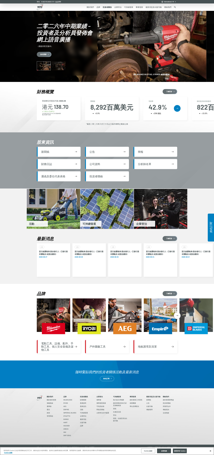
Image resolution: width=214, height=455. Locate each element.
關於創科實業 (51, 400)
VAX (64, 432)
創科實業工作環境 (136, 400)
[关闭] (210, 450)
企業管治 (83, 416)
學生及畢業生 (134, 406)
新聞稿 (148, 400)
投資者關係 (84, 397)
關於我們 (50, 397)
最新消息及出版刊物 (153, 397)
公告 (147, 403)
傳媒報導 (149, 409)
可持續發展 (84, 413)
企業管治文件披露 (103, 413)
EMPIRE (66, 409)
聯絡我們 (166, 397)
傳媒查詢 (166, 409)
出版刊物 (83, 422)
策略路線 (50, 403)
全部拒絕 (164, 451)
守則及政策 (100, 406)
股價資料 (83, 403)
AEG (64, 406)
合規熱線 (166, 413)
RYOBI (65, 403)
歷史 (48, 409)
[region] (107, 451)
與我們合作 (167, 406)
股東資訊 (83, 406)
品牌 (65, 397)
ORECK (65, 429)
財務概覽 (83, 400)
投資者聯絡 (167, 403)
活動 (81, 409)
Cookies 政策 (8, 453)
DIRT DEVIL (67, 435)
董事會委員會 (101, 403)
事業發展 (133, 397)
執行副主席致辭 (118, 400)
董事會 (49, 406)
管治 (114, 415)
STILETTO (66, 416)
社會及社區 (117, 412)
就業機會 (133, 403)
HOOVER (66, 426)
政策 (48, 413)
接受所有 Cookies (180, 451)
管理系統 (50, 416)
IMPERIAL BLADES (69, 413)
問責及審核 (100, 409)
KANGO (66, 419)
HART (65, 422)
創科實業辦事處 (168, 400)
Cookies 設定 (148, 451)
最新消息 (83, 419)
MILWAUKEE (67, 400)
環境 (114, 409)
